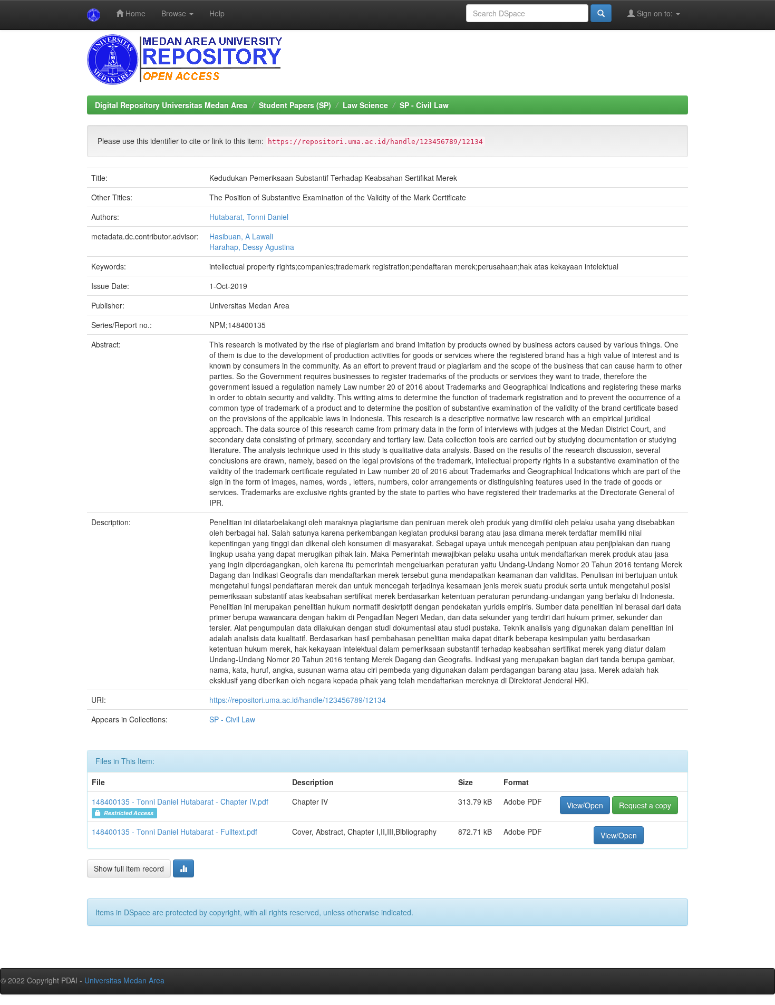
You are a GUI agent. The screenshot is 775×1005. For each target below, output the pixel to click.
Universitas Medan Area (124, 980)
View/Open (585, 805)
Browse (174, 13)
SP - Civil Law (424, 105)
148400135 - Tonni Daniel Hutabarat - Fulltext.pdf (174, 831)
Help (217, 13)
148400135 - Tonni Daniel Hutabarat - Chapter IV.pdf (180, 801)
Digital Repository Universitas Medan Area (171, 105)
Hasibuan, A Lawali (241, 236)
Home (134, 13)
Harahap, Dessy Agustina (251, 246)
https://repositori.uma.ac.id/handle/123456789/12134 (297, 699)
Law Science (365, 105)
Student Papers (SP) (295, 105)
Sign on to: (655, 13)
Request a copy (645, 805)
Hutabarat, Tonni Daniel (248, 216)
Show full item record (129, 868)
